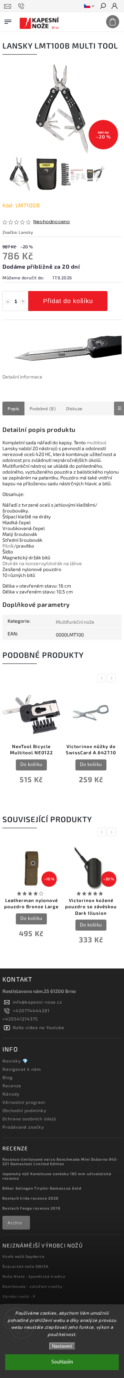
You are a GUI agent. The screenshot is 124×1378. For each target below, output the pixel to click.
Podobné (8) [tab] (43, 408)
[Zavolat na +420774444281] (22, 6)
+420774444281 (31, 1010)
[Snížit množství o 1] (7, 302)
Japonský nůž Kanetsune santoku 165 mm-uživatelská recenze (56, 1175)
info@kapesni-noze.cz (37, 1002)
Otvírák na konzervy (23, 563)
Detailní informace (22, 377)
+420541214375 (20, 1019)
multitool (96, 442)
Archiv (15, 1222)
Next (113, 678)
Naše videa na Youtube (38, 1027)
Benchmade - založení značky (32, 1286)
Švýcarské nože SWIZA (25, 1266)
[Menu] (8, 20)
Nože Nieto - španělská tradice (33, 1276)
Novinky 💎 (15, 1061)
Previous (103, 678)
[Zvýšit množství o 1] (23, 302)
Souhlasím (62, 1362)
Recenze (11, 1085)
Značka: (17, 232)
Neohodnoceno (51, 222)
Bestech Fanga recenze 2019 (31, 1208)
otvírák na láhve (64, 563)
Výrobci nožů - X (18, 1296)
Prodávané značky (23, 1127)
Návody (11, 1094)
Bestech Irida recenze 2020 (30, 1198)
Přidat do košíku (68, 301)
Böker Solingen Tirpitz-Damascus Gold (41, 1188)
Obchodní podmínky (24, 1110)
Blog (7, 1077)
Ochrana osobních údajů (29, 1118)
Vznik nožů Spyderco (23, 1256)
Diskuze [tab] (74, 408)
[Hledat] (102, 6)
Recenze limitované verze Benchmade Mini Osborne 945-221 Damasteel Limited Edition (60, 1161)
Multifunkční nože (75, 622)
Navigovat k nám (21, 1069)
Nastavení (62, 1346)
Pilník (8, 546)
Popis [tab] (13, 408)
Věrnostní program (23, 1102)
